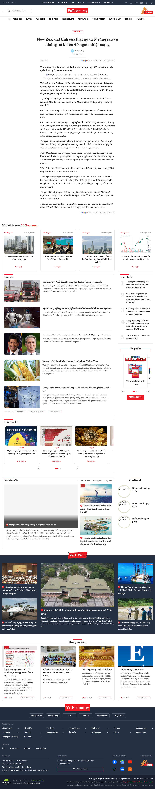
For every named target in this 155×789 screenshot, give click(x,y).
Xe (73, 2)
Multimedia (11, 480)
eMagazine (108, 481)
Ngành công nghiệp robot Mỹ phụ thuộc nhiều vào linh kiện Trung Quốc (77, 308)
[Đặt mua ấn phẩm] (147, 10)
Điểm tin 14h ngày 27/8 (141, 490)
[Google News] (151, 2)
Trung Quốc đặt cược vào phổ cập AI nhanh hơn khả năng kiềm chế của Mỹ (77, 389)
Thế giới (128, 19)
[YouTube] (141, 2)
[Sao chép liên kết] (109, 60)
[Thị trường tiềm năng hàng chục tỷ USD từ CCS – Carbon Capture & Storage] (135, 573)
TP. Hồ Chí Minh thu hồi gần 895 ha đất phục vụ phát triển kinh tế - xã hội (96, 259)
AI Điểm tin (135, 480)
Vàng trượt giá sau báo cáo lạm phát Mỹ (138, 337)
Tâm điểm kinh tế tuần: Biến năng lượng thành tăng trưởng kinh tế (95, 509)
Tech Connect (94, 2)
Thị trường (83, 19)
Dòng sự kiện (78, 642)
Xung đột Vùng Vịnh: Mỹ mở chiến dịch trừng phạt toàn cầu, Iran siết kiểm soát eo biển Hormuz (137, 325)
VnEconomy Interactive (132, 670)
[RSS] (130, 769)
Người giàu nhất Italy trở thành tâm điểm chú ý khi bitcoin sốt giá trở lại (137, 284)
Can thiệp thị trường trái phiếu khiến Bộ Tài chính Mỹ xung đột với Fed (76, 335)
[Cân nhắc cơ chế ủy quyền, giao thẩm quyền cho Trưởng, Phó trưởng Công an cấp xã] (19, 573)
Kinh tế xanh (68, 19)
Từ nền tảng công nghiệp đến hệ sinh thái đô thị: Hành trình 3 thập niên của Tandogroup (95, 541)
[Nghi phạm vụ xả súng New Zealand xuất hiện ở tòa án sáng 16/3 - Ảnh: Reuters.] (77, 75)
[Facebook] (126, 2)
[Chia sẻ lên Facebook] (96, 60)
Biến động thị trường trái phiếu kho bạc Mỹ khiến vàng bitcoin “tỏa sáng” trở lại (91, 454)
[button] (56, 468)
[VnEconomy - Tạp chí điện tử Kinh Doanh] (77, 707)
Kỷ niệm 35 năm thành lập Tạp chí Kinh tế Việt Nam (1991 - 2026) (58, 673)
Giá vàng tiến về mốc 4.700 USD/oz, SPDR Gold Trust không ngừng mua (138, 311)
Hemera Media (38, 781)
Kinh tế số (53, 19)
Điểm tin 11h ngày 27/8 (141, 505)
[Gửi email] (104, 60)
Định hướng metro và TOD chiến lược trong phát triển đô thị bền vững (18, 673)
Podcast (88, 481)
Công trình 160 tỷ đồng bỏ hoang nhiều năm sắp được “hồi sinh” (76, 612)
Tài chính (40, 19)
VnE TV (81, 2)
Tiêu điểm (17, 19)
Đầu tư (29, 19)
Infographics (97, 481)
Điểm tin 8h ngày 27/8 (140, 520)
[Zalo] (136, 2)
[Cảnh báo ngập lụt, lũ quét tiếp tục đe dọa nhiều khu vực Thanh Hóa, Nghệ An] (135, 609)
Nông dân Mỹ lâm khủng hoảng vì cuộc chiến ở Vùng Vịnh (70, 361)
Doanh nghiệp (99, 19)
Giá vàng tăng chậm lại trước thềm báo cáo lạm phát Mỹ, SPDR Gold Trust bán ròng (138, 298)
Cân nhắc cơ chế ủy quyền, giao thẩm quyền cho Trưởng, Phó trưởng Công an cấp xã (19, 590)
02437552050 (65, 764)
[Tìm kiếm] (9, 11)
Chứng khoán (48, 2)
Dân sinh (140, 19)
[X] (131, 2)
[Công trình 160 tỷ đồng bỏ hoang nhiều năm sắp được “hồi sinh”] (77, 585)
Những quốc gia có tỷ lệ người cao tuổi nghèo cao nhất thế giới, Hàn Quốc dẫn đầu (56, 454)
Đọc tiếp (9, 277)
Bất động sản (115, 19)
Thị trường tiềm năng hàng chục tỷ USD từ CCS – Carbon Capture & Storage (134, 590)
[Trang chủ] (9, 19)
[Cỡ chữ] (46, 60)
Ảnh (3, 748)
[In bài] (42, 60)
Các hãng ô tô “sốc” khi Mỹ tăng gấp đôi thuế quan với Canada (72, 282)
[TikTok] (146, 2)
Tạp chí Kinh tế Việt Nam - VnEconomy (138, 782)
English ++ (108, 2)
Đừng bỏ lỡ (10, 422)
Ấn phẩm (135, 349)
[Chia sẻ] (113, 60)
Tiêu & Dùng (63, 2)
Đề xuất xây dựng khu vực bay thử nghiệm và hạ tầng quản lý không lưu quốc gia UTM (19, 626)
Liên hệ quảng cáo (80, 769)
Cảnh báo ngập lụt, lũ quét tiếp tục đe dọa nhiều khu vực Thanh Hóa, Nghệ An (134, 626)
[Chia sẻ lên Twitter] (100, 60)
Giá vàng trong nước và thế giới (97, 670)
